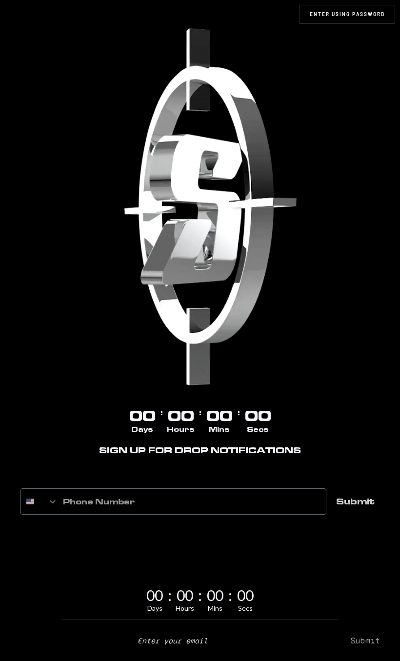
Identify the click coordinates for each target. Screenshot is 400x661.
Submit (355, 501)
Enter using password (347, 14)
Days (142, 429)
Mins (219, 429)
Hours (181, 429)
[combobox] (39, 501)
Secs (258, 429)
